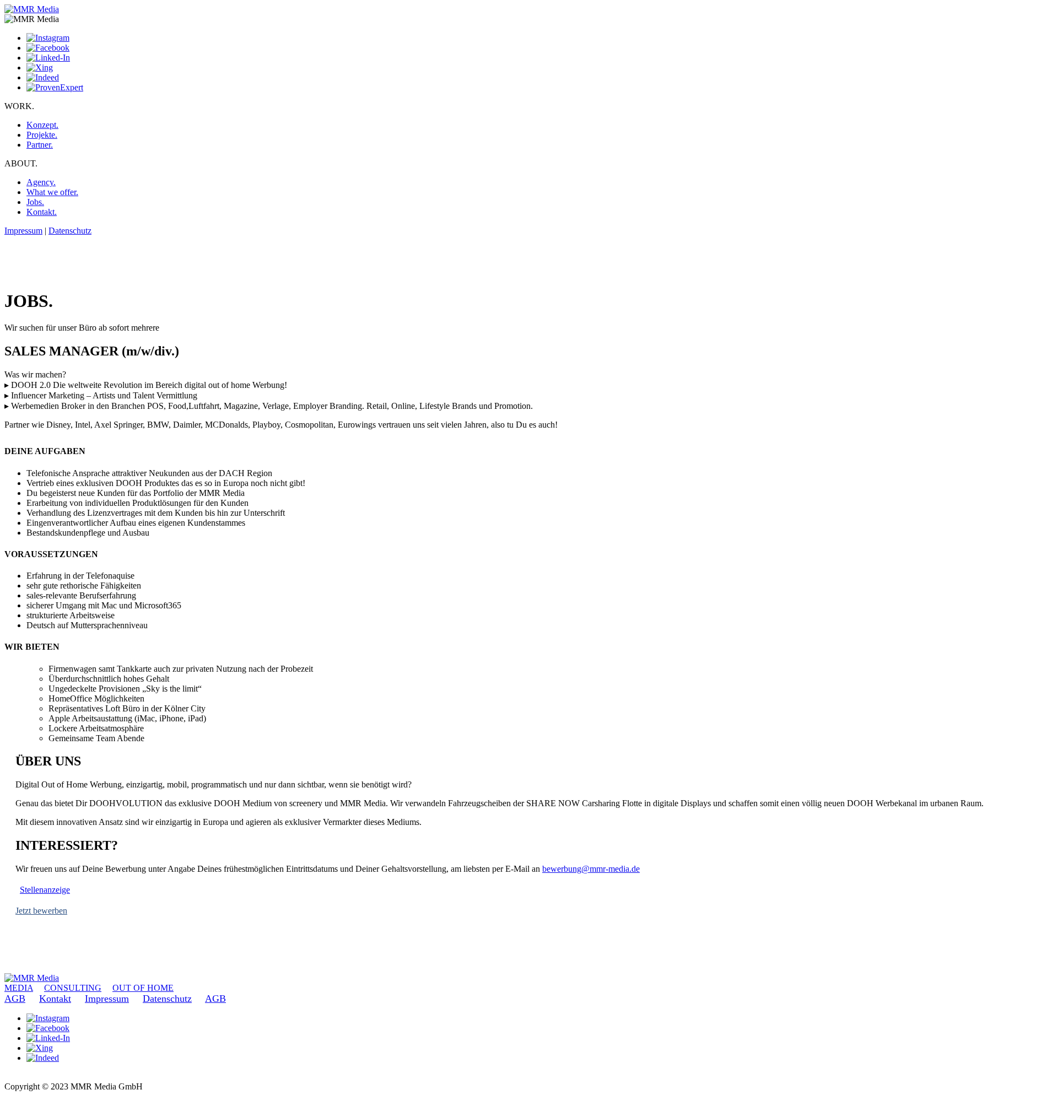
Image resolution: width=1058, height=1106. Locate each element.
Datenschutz (69, 230)
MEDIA (18, 987)
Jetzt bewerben (41, 910)
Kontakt (55, 998)
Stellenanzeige (45, 889)
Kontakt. (41, 212)
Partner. (39, 144)
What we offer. (52, 192)
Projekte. (41, 134)
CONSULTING (72, 987)
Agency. (41, 182)
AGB (14, 998)
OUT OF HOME (143, 987)
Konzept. (42, 125)
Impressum (23, 230)
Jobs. (35, 202)
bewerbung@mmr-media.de (591, 868)
